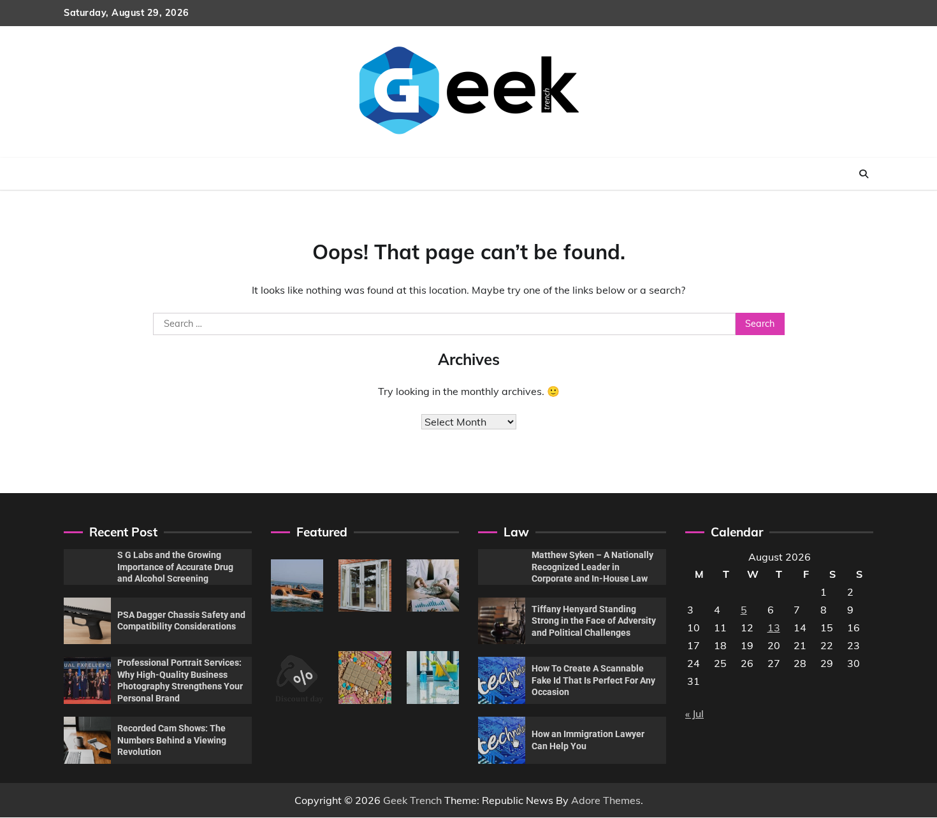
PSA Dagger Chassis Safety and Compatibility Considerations (181, 621)
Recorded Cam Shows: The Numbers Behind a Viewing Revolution (171, 740)
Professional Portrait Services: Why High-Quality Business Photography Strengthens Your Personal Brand (180, 680)
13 (773, 627)
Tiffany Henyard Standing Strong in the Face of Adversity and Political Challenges (594, 621)
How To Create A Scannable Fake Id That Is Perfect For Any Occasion (593, 680)
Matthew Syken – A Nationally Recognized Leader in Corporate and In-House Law (592, 567)
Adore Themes (606, 800)
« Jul (694, 713)
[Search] (863, 173)
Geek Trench (412, 800)
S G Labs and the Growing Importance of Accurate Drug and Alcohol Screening (175, 567)
